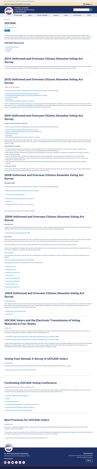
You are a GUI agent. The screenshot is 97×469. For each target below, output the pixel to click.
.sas (27, 204)
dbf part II (25, 101)
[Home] (8, 15)
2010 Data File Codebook (11, 133)
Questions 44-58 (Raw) (11, 287)
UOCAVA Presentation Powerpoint (13, 404)
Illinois (32, 204)
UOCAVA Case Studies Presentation (14, 407)
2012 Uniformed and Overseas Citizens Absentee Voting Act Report (21, 93)
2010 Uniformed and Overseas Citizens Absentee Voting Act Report (21, 129)
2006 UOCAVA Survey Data (11, 262)
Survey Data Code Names (10, 255)
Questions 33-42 (9, 269)
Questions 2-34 (9, 266)
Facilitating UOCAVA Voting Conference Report (17, 395)
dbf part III (31, 137)
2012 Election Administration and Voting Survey (30, 103)
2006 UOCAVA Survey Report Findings (14, 233)
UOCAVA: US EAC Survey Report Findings (15, 311)
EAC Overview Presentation (12, 401)
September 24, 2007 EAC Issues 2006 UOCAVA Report (18, 410)
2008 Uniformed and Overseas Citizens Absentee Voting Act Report (22, 190)
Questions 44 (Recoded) (11, 281)
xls (29, 101)
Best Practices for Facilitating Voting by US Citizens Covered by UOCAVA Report (25, 438)
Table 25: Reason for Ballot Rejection (16, 194)
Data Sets (7, 314)
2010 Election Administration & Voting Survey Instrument (19, 131)
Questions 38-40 (9, 275)
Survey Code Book (8, 252)
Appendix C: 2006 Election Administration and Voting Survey (19, 260)
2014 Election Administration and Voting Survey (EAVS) (62, 68)
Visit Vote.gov (26, 4)
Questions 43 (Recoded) (11, 278)
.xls (24, 204)
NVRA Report (14, 107)
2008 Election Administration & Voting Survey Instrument (19, 198)
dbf (22, 204)
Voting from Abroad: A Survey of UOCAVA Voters (17, 369)
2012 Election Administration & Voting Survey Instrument (19, 95)
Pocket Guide (8, 48)
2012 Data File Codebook (11, 97)
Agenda (7, 398)
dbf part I (20, 101)
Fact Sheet (8, 50)
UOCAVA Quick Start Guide (12, 47)
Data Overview (9, 99)
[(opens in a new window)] (5, 462)
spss (33, 101)
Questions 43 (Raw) (10, 284)
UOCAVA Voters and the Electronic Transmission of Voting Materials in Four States (32, 336)
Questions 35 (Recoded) (11, 272)
